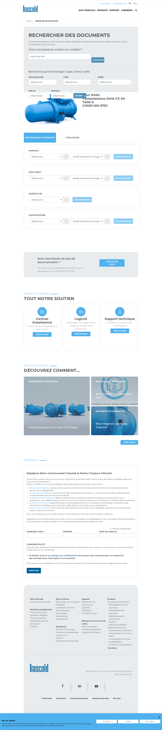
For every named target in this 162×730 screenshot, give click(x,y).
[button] (129, 4)
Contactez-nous (120, 3)
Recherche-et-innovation (68, 602)
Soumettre (98, 60)
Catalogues (72, 137)
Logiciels (86, 607)
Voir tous (129, 442)
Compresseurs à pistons (120, 630)
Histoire (59, 638)
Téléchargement (123, 157)
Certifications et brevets (67, 641)
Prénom (67, 532)
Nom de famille (108, 532)
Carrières (127, 10)
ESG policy (117, 698)
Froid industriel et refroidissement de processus (39, 621)
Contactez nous (112, 262)
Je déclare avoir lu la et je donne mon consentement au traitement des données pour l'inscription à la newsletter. (76, 556)
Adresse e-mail (36, 531)
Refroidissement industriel (117, 611)
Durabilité (60, 605)
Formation (87, 610)
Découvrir (42, 334)
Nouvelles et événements (62, 617)
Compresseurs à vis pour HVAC (120, 634)
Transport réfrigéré (39, 615)
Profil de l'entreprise (65, 629)
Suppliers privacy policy (100, 698)
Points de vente (89, 627)
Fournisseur (105, 3)
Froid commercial (38, 612)
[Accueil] (31, 8)
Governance (61, 635)
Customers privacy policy (79, 698)
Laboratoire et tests (65, 607)
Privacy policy (61, 698)
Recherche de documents (88, 603)
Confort (33, 627)
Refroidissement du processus (118, 606)
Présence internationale (67, 632)
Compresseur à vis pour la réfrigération (120, 640)
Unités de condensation (120, 645)
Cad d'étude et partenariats (63, 611)
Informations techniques (40, 137)
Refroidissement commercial (117, 617)
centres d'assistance (91, 629)
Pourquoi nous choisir (40, 602)
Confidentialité (36, 544)
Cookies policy (47, 698)
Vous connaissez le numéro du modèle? (55, 49)
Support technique (91, 632)
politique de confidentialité (63, 555)
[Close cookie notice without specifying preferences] (159, 717)
